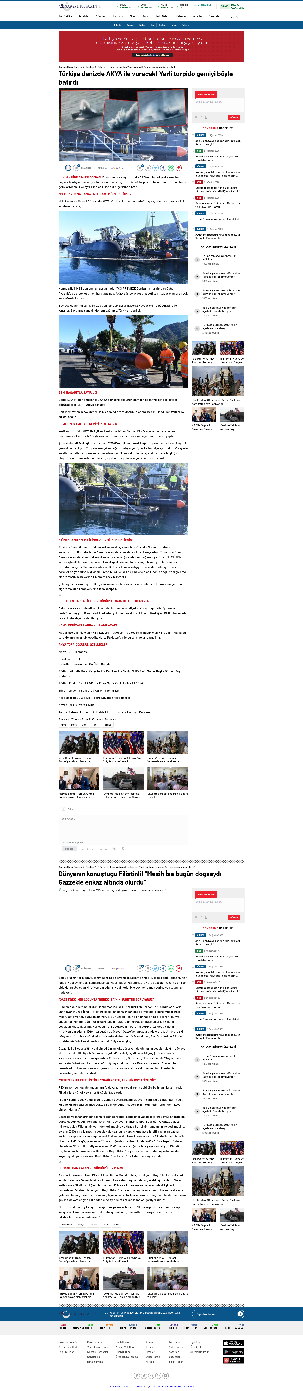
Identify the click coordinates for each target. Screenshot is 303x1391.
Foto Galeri (162, 16)
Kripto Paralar (234, 1326)
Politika (185, 25)
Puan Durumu (152, 1326)
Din (152, 25)
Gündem (101, 16)
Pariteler (190, 1326)
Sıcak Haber (176, 1361)
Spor (133, 16)
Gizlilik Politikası (138, 1386)
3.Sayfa (117, 25)
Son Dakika (65, 16)
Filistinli (93, 1224)
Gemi (84, 724)
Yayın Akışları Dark (97, 1346)
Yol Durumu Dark (68, 1346)
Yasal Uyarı (189, 1386)
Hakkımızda (114, 1386)
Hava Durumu (128, 1326)
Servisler (83, 16)
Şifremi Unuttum (199, 1351)
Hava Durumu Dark (69, 1342)
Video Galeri (176, 1346)
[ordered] (101, 849)
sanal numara (95, 1361)
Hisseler (172, 1326)
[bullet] (105, 849)
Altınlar (149, 1342)
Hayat (174, 25)
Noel (116, 1224)
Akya (63, 724)
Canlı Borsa (122, 1342)
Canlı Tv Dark (94, 1342)
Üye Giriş (195, 1342)
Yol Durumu (211, 1326)
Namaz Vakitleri (83, 1326)
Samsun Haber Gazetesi (70, 67)
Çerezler (152, 1386)
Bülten (142, 25)
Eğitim (162, 25)
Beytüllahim (67, 1224)
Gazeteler (215, 16)
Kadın (145, 16)
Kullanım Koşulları (173, 1386)
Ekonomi (118, 16)
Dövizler (149, 1346)
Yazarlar (197, 16)
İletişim (125, 1386)
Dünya (81, 1224)
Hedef (96, 724)
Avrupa (130, 25)
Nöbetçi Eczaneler (97, 1351)
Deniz (74, 724)
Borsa (62, 1326)
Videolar (181, 16)
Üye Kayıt (195, 1346)
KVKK (160, 1386)
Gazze (106, 1224)
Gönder (69, 848)
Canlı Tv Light (66, 1351)
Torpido (107, 724)
